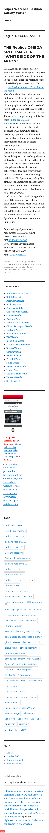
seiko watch (29, 713)
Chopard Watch (14, 308)
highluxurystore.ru (14, 820)
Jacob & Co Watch (15, 341)
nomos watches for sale (24, 798)
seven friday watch (22, 824)
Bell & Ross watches (15, 531)
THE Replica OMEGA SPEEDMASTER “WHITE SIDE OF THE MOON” (24, 54)
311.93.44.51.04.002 (17, 240)
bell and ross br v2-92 (16, 564)
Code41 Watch (13, 315)
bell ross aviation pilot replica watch (23, 791)
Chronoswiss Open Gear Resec (21, 620)
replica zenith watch (15, 691)
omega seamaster (29, 648)
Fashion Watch (14, 319)
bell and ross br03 (14, 536)
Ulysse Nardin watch (17, 373)
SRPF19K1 (23, 719)
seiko (34, 697)
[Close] (21, 397)
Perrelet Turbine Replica (18, 669)
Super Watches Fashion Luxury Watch (23, 11)
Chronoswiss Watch (17, 311)
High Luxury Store (13, 776)
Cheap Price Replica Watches (12, 447)
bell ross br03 (12, 585)
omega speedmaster (15, 653)
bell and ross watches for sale (20, 580)
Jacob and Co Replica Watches (28, 813)
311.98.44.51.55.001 (17, 254)
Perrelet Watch (14, 359)
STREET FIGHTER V (15, 730)
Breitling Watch (14, 304)
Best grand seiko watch (17, 591)
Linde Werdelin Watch (18, 344)
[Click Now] (13, 416)
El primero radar (13, 626)
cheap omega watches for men (21, 615)
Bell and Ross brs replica (17, 558)
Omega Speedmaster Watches (21, 664)
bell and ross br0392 (15, 542)
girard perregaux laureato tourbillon (24, 642)
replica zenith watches (16, 697)
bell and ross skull (14, 574)
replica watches (13, 686)
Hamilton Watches (16, 333)
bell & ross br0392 (14, 525)
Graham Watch (14, 330)
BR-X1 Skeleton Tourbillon (19, 596)
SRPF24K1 (23, 724)
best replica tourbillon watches (20, 782)
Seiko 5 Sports (12, 702)
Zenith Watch (13, 381)
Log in (9, 752)
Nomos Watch (13, 348)
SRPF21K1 (36, 719)
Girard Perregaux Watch (19, 326)
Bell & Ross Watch (15, 297)
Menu (8, 20)
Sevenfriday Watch (16, 366)
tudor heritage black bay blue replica (12, 475)
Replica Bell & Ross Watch (18, 675)
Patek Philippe (14, 355)
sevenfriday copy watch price (11, 468)
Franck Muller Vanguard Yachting (22, 631)
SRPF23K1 (10, 724)
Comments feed (14, 760)
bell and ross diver (14, 569)
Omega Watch (27, 261)
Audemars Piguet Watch (18, 293)
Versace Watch (14, 377)
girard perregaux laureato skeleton (23, 637)
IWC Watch (12, 337)
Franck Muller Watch (17, 322)
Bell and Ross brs (14, 553)
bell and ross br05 (14, 547)
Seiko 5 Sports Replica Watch (20, 708)
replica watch (35, 680)
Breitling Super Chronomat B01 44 (23, 609)
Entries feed (12, 756)
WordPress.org (14, 763)
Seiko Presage (12, 713)
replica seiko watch (15, 680)
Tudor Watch (13, 370)
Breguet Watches (15, 300)
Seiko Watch (12, 362)
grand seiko (11, 648)
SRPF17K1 (10, 719)
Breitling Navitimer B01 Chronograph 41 (24, 603)
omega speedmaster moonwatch (22, 659)
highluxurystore (12, 816)
